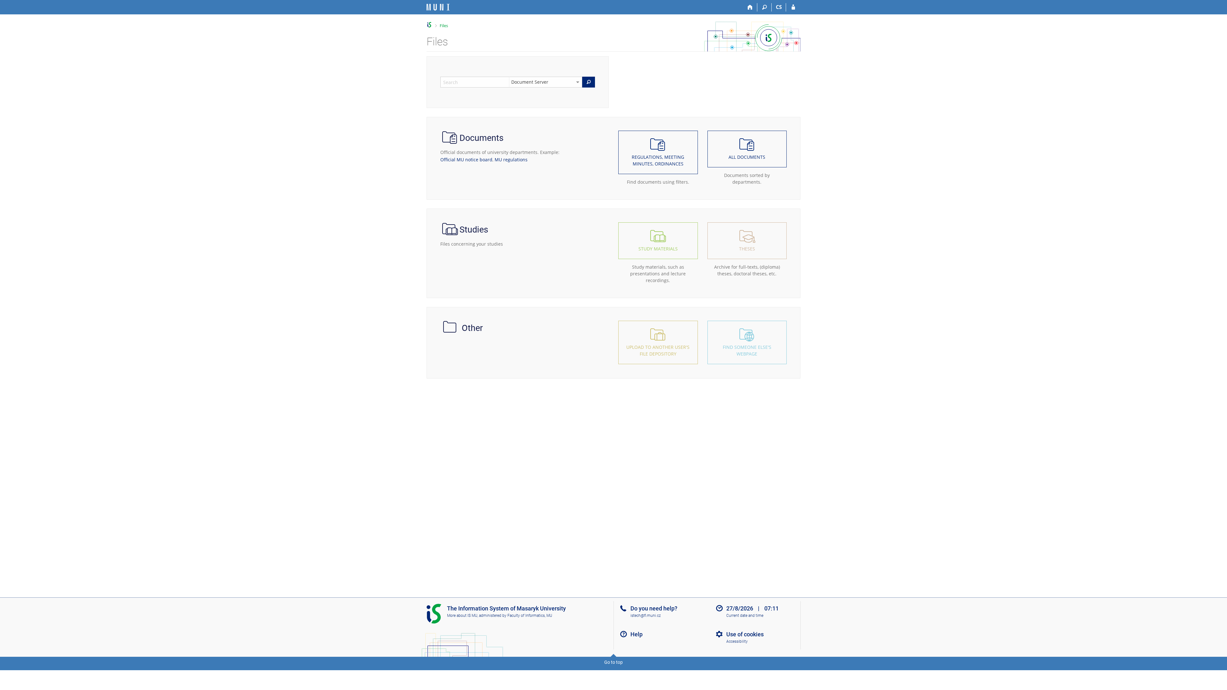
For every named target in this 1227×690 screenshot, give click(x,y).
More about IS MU (462, 615)
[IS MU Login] (793, 7)
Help (636, 634)
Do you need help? (653, 608)
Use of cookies (745, 634)
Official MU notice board (466, 160)
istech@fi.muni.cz (645, 615)
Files (444, 25)
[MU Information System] (429, 24)
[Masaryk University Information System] (438, 7)
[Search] (764, 7)
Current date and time (744, 615)
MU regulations (511, 160)
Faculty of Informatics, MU (529, 615)
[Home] (750, 7)
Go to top (613, 662)
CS (779, 7)
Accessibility (737, 641)
